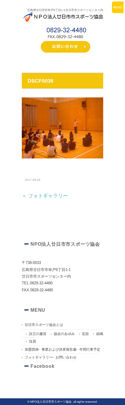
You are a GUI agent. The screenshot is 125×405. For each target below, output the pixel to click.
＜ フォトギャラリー (45, 196)
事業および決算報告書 (59, 349)
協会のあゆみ (64, 334)
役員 (32, 341)
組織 (99, 334)
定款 (85, 334)
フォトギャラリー (39, 357)
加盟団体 (32, 349)
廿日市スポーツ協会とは (44, 325)
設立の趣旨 (38, 334)
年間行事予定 (89, 349)
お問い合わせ (66, 357)
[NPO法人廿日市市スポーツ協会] (62, 13)
